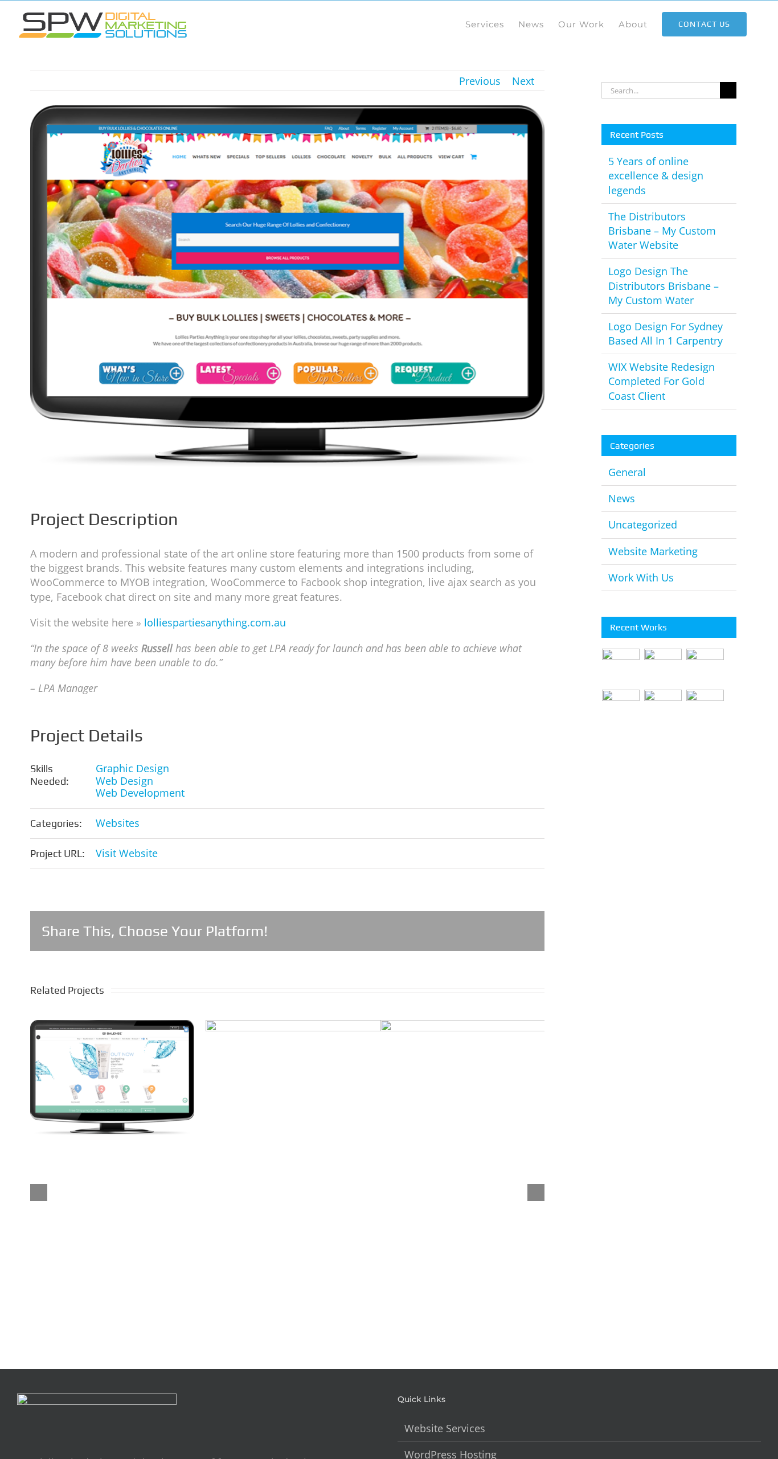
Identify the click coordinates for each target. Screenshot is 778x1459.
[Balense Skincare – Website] (621, 667)
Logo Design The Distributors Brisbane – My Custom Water (663, 285)
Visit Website (127, 853)
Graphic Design (132, 768)
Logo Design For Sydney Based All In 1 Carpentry (665, 333)
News (621, 498)
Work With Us (641, 577)
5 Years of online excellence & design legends (655, 175)
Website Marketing (653, 551)
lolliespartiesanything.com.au (215, 622)
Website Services (444, 1428)
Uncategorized (642, 524)
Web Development (140, 793)
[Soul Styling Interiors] (663, 708)
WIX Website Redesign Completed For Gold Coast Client (661, 381)
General (627, 472)
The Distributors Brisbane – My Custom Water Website (662, 231)
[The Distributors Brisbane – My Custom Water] (705, 667)
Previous (480, 81)
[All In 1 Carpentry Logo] (621, 708)
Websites (118, 823)
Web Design (124, 781)
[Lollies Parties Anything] (705, 708)
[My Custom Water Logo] (663, 667)
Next (523, 81)
